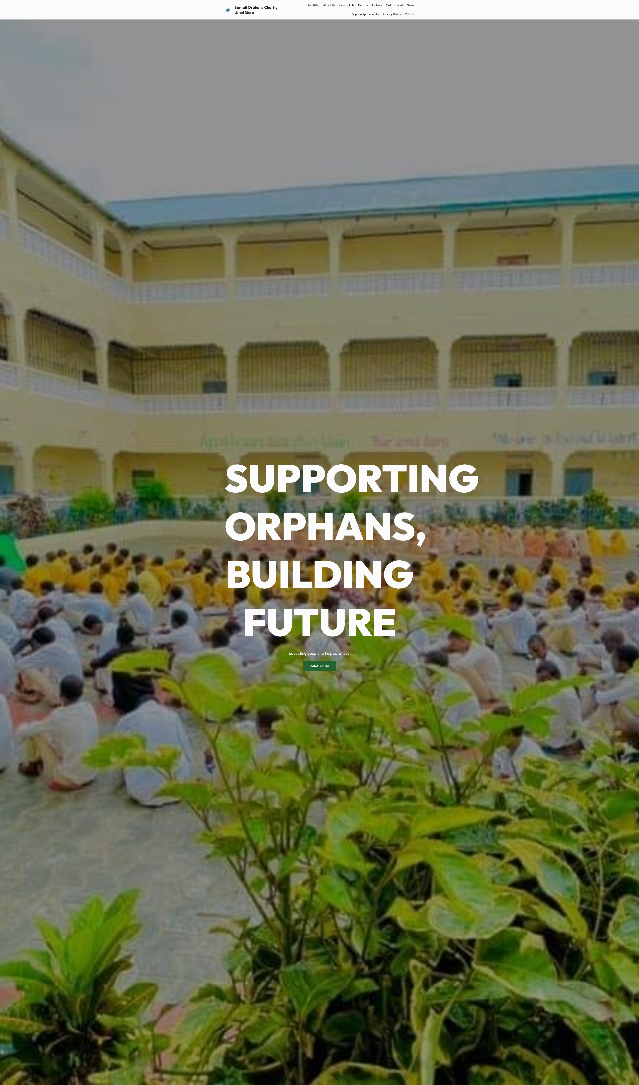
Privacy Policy (392, 14)
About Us (329, 5)
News (410, 5)
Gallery (377, 5)
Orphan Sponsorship (365, 14)
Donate (363, 5)
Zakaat (409, 14)
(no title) (313, 5)
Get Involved (394, 5)
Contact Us (346, 5)
